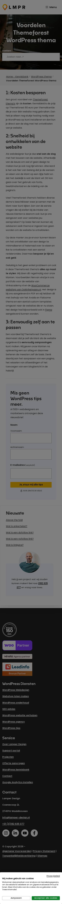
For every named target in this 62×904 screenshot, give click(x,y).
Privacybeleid (53, 876)
